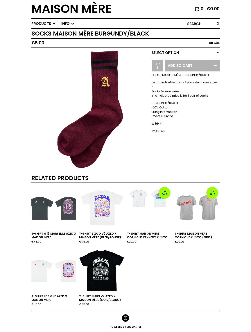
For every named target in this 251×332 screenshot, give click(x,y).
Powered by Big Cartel (125, 327)
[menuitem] (43, 23)
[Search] (218, 23)
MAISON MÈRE (71, 9)
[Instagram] (125, 318)
